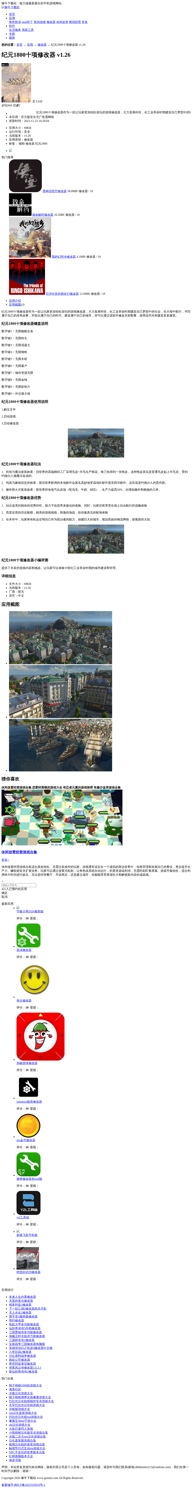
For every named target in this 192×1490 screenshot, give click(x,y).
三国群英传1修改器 (21, 1340)
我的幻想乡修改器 (64, 256)
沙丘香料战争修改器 (22, 1355)
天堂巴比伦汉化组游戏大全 (27, 1405)
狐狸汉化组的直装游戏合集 (27, 1444)
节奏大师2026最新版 (30, 911)
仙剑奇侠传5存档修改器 (24, 1328)
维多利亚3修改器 (20, 1304)
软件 (12, 26)
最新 (12, 37)
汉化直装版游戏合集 (22, 1440)
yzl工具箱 (22, 1217)
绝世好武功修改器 (28, 1272)
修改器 (51, 22)
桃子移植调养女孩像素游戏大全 (30, 1397)
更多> (5, 859)
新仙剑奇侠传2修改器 (23, 1371)
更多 (85, 22)
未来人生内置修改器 (22, 1296)
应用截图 (15, 304)
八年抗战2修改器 (20, 1351)
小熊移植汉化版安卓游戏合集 (28, 1432)
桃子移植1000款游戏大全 (25, 1385)
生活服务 (15, 29)
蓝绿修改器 (24, 950)
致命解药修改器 (42, 214)
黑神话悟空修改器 (55, 191)
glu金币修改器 (25, 1140)
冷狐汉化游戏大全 (21, 1393)
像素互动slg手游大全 (22, 1420)
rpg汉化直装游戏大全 (23, 1413)
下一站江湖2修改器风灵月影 (27, 1308)
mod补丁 (27, 22)
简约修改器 (16, 1320)
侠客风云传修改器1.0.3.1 (25, 1367)
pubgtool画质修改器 (29, 1101)
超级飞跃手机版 (27, 1235)
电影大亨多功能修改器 (24, 1324)
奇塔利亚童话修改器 (22, 1363)
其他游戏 (40, 22)
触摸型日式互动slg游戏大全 (27, 1448)
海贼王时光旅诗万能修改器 (27, 1336)
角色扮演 (15, 22)
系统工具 (28, 29)
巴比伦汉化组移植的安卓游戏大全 (31, 1401)
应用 (12, 18)
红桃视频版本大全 (21, 1456)
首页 (12, 14)
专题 (12, 33)
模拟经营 (75, 22)
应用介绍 (15, 300)
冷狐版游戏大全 (19, 1409)
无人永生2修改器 (20, 1312)
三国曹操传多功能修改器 (25, 1332)
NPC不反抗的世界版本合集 (27, 1452)
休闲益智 (62, 22)
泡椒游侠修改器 (27, 1063)
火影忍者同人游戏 (21, 1428)
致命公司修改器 (19, 1359)
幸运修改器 (24, 1000)
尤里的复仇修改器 (21, 1300)
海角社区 (15, 1389)
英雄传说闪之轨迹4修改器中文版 (30, 1348)
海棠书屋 (15, 1460)
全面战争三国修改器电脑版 (27, 1344)
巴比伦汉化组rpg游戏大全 (26, 1416)
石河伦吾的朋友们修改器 (62, 293)
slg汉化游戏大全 (19, 1424)
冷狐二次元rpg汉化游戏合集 (27, 1436)
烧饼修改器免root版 (29, 1178)
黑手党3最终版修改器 (23, 1316)
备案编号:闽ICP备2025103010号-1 (23, 1484)
